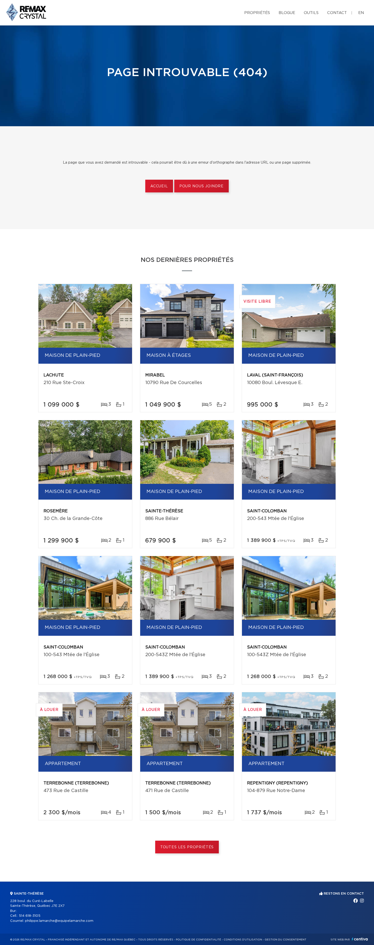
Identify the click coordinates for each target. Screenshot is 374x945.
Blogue (287, 13)
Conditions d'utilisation (243, 939)
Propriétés (257, 13)
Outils (311, 13)
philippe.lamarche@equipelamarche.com (59, 921)
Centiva (360, 939)
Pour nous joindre (201, 186)
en (361, 13)
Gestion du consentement (285, 939)
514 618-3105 (29, 916)
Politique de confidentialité (198, 939)
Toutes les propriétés (187, 847)
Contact (337, 13)
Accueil (159, 186)
